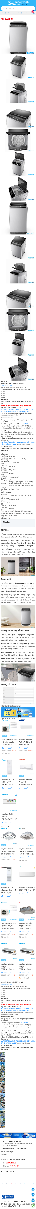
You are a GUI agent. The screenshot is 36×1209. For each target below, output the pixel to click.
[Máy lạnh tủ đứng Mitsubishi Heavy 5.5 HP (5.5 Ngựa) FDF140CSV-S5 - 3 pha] (9, 874)
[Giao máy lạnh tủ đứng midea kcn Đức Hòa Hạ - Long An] (2, 1085)
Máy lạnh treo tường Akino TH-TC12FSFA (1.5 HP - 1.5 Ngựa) (26, 782)
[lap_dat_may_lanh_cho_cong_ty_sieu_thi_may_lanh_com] (2, 1080)
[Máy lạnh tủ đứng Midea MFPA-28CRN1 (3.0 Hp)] (9, 767)
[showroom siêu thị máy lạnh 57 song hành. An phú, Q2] (2, 1126)
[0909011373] (33, 1189)
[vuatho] (18, 1135)
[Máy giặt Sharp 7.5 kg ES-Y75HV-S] (18, 37)
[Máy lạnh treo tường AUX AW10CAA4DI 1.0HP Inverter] (26, 727)
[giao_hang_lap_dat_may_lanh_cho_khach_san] (2, 1100)
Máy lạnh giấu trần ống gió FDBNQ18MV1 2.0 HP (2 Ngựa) (25, 966)
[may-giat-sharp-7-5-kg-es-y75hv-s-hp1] (18, 67)
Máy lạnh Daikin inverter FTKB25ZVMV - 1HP (9, 816)
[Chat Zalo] (33, 1200)
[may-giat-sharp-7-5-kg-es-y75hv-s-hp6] (18, 188)
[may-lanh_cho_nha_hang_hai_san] (2, 1065)
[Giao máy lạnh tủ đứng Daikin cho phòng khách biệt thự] (2, 1075)
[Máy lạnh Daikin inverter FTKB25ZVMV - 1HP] (9, 801)
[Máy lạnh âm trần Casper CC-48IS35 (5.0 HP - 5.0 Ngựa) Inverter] (27, 836)
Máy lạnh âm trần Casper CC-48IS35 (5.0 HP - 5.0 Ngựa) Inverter (26, 851)
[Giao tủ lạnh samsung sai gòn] (2, 1054)
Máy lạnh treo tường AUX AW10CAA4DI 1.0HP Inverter (26, 742)
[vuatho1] (18, 712)
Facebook (4, 1155)
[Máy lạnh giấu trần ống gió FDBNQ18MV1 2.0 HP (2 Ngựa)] (27, 951)
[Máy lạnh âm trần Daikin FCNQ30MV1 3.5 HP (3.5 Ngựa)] (9, 836)
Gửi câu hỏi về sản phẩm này (11, 706)
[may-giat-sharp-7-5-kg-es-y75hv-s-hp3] (18, 115)
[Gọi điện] (33, 1206)
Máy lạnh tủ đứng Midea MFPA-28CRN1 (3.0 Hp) (8, 782)
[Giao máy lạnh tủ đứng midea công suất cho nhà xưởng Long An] (2, 1105)
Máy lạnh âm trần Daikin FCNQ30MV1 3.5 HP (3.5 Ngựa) (8, 851)
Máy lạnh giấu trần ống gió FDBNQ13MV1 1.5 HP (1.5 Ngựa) (7, 966)
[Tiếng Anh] (32, 11)
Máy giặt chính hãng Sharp (18, 387)
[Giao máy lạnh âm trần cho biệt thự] (2, 1070)
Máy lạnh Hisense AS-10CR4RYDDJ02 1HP (27, 888)
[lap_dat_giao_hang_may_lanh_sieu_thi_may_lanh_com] (2, 1110)
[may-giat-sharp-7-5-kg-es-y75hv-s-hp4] (18, 140)
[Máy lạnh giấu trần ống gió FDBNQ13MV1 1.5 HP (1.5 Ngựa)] (9, 951)
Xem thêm (4, 399)
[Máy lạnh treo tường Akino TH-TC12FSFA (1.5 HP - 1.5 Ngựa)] (26, 767)
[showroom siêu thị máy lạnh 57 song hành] (2, 1115)
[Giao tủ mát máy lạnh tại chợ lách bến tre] (2, 1060)
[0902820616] (33, 1195)
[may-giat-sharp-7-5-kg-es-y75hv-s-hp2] (18, 91)
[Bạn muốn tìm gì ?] (29, 8)
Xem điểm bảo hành (7, 418)
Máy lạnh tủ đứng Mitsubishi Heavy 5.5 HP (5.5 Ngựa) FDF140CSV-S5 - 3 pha (8, 890)
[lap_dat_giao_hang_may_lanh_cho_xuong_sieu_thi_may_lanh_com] (2, 1095)
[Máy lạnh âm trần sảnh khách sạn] (2, 1121)
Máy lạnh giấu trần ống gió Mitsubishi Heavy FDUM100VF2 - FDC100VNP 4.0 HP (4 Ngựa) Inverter (27, 925)
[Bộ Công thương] (7, 1197)
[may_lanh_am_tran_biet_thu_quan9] (2, 1090)
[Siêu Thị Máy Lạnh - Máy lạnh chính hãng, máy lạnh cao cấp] (18, 3)
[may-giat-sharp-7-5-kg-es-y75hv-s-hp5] (18, 164)
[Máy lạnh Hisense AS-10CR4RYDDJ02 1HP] (27, 874)
